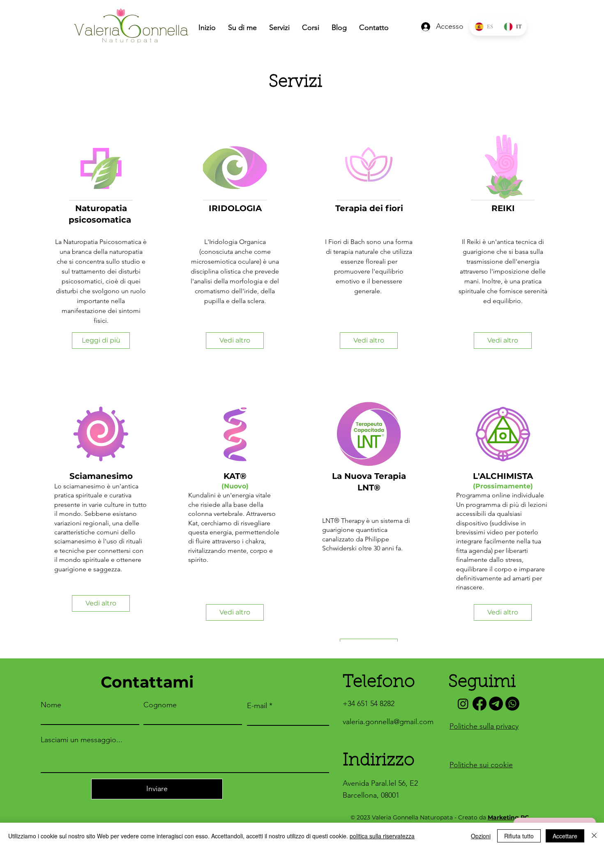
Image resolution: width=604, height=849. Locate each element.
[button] (503, 612)
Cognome (160, 705)
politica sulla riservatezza (382, 836)
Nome (51, 705)
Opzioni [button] (481, 836)
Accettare (565, 836)
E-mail (257, 705)
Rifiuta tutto (519, 836)
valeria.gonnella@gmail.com (388, 721)
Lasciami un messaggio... (81, 739)
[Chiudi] (594, 835)
